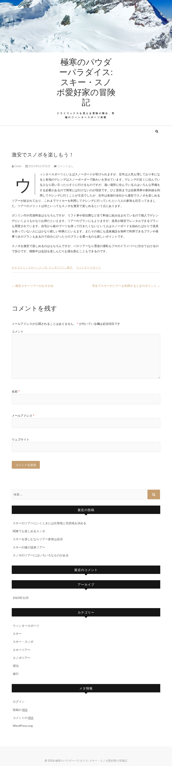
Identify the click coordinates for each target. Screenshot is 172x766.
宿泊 (16, 665)
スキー (17, 633)
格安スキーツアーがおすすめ (32, 285)
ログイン (19, 701)
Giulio (18, 166)
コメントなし (65, 166)
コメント (17, 331)
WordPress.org (23, 725)
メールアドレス (23, 415)
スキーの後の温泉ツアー (29, 547)
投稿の (20, 709)
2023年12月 (21, 598)
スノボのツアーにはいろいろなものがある (41, 555)
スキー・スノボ (37, 267)
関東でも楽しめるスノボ (29, 531)
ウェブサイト (20, 439)
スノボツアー (57, 267)
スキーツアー (21, 650)
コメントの (23, 717)
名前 (16, 391)
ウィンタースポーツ (88, 267)
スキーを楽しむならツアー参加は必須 (38, 539)
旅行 (69, 267)
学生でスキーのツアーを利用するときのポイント (126, 285)
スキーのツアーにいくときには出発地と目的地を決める (49, 523)
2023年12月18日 (39, 166)
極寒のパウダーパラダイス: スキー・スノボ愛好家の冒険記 (86, 82)
